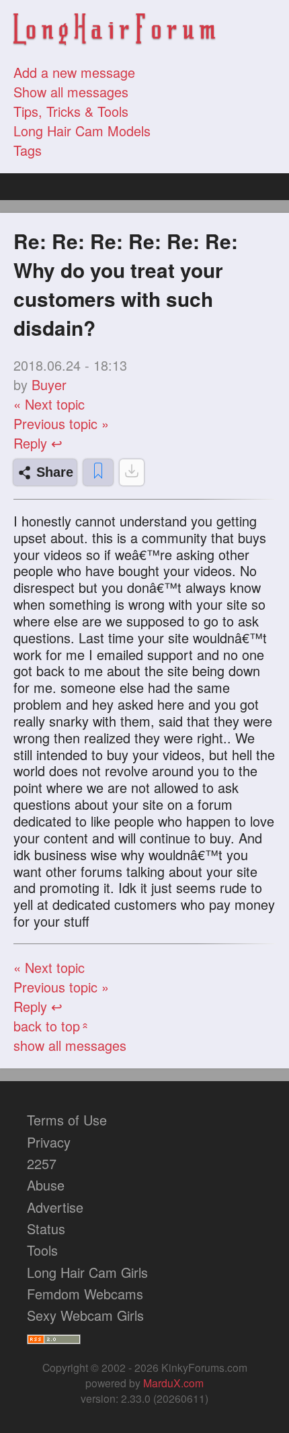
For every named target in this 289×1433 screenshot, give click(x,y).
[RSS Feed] (54, 1336)
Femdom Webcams (85, 1293)
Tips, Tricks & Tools (70, 111)
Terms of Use (67, 1119)
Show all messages (70, 91)
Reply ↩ (38, 443)
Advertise (55, 1207)
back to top (52, 1025)
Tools (42, 1250)
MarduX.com (173, 1383)
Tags (27, 150)
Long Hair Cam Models (82, 130)
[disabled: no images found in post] (132, 472)
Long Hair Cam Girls (87, 1272)
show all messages (69, 1045)
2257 (41, 1163)
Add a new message (74, 72)
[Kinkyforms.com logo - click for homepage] (114, 31)
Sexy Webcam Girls (85, 1315)
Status (46, 1228)
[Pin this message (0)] (98, 472)
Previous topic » (61, 423)
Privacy (49, 1142)
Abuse (46, 1185)
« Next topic (49, 404)
